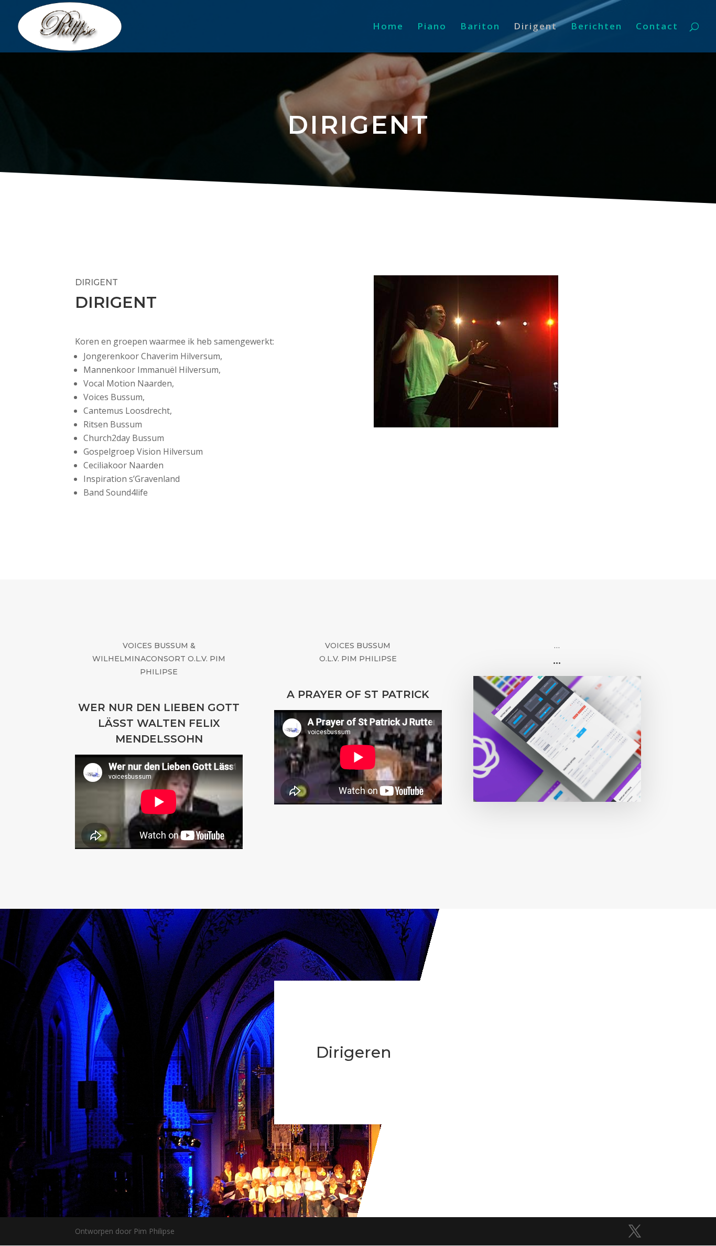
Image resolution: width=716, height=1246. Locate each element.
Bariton (480, 27)
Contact (657, 27)
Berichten (596, 27)
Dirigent (535, 27)
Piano (432, 27)
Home (388, 27)
